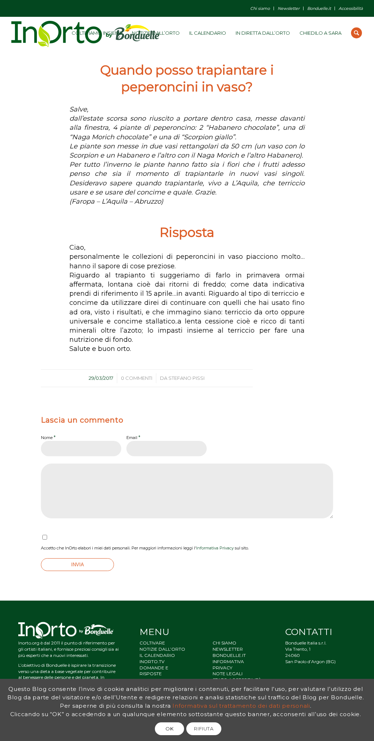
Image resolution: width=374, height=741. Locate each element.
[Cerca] (356, 32)
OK (169, 728)
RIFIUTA (204, 728)
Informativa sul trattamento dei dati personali (241, 705)
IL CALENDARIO (157, 655)
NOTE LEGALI (228, 673)
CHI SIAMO (224, 643)
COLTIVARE (152, 643)
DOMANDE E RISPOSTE (154, 671)
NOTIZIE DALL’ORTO (162, 649)
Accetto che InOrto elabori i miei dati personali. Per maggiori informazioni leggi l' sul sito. (145, 548)
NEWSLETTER (228, 649)
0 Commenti (136, 378)
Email (133, 437)
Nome (48, 437)
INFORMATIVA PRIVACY (228, 664)
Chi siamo (260, 8)
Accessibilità (351, 8)
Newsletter (288, 8)
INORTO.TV (152, 661)
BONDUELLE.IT (229, 655)
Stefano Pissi (186, 378)
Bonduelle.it (319, 8)
